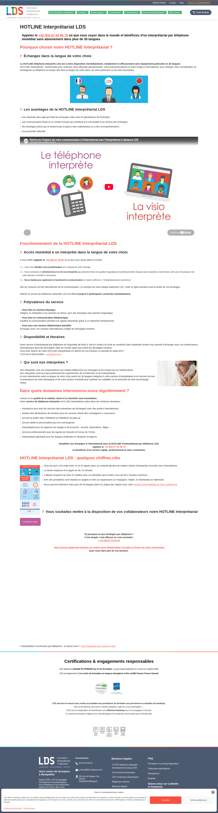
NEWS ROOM (159, 3)
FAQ (182, 3)
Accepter (165, 800)
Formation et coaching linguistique (163, 764)
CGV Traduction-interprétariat (125, 777)
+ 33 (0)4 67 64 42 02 (109, 540)
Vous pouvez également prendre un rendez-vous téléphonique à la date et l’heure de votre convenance (109, 547)
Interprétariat (153, 773)
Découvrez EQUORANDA (199, 3)
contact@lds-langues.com (90, 770)
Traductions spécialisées (159, 769)
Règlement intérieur (121, 782)
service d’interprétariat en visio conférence (155, 484)
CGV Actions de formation (123, 772)
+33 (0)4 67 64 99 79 (53, 35)
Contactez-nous (30, 522)
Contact (172, 3)
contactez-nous (53, 354)
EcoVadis (139, 669)
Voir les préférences (198, 800)
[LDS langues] (23, 12)
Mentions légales (29, 808)
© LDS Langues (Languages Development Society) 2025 (125, 766)
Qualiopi (151, 778)
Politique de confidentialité (13, 808)
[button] (213, 792)
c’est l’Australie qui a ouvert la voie (98, 646)
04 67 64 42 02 (203, 12)
